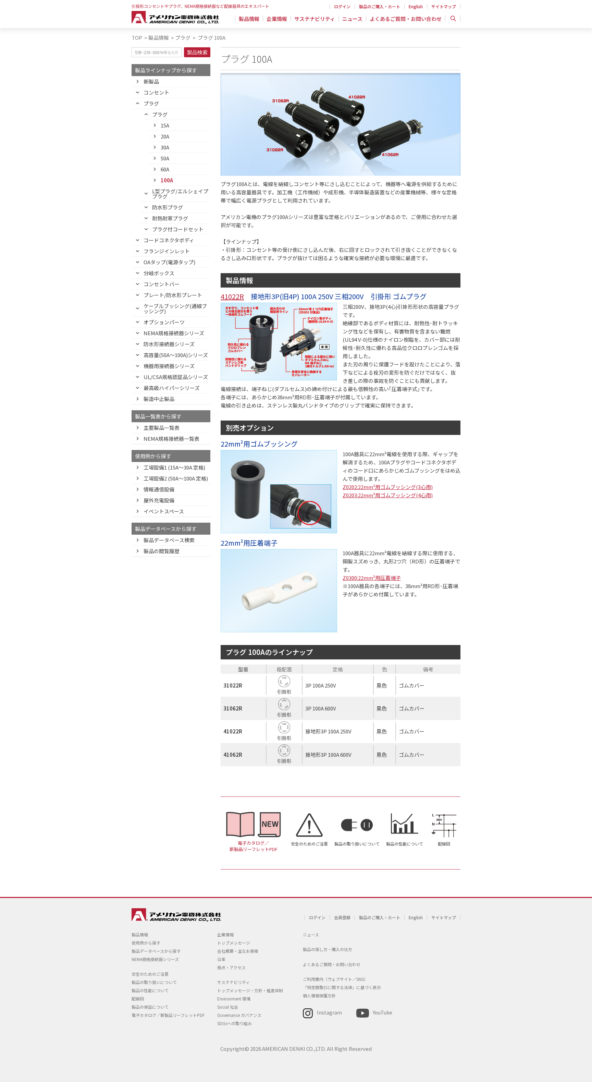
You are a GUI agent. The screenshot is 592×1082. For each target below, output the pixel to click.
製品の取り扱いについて (357, 844)
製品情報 (249, 18)
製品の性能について (404, 844)
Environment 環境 (233, 998)
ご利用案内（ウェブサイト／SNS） (335, 979)
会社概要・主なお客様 (237, 951)
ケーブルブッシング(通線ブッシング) (175, 308)
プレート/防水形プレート (173, 295)
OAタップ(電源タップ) (169, 262)
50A (165, 158)
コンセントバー (162, 284)
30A (165, 147)
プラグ (182, 37)
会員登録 (342, 917)
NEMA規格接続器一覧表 (171, 438)
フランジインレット (167, 251)
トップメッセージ (233, 943)
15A (165, 125)
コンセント (156, 92)
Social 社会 (227, 1007)
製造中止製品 (159, 398)
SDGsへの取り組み (234, 1023)
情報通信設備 (159, 489)
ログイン (342, 6)
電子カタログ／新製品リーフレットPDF (254, 846)
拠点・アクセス (231, 967)
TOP (137, 37)
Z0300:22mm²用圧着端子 (372, 577)
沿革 (221, 959)
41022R (232, 296)
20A (165, 136)
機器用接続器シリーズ (169, 365)
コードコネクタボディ (169, 240)
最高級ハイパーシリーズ (172, 387)
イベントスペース (164, 511)
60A (165, 169)
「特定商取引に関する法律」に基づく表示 (342, 987)
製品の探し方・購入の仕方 (327, 949)
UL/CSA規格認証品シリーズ (176, 376)
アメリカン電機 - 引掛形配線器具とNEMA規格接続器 (175, 17)
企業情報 (277, 18)
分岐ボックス (159, 273)
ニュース (352, 18)
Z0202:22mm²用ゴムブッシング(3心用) (388, 486)
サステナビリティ (314, 18)
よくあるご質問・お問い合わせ (406, 18)
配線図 (444, 844)
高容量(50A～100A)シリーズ (176, 354)
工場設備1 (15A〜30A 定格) (174, 467)
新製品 (151, 81)
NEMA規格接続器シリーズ (174, 333)
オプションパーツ (164, 322)
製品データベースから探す (156, 951)
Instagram (329, 1012)
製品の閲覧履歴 (162, 551)
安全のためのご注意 (309, 844)
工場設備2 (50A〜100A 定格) (176, 478)
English (416, 6)
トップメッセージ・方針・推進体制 (250, 990)
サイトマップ (443, 6)
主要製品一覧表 (162, 427)
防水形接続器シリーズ (169, 344)
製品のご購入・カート (379, 6)
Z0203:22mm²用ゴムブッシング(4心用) (388, 495)
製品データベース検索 (169, 540)
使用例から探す (146, 943)
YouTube (382, 1012)
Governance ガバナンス (239, 1015)
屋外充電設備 (159, 500)
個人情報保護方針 (319, 995)
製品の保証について (150, 1007)
